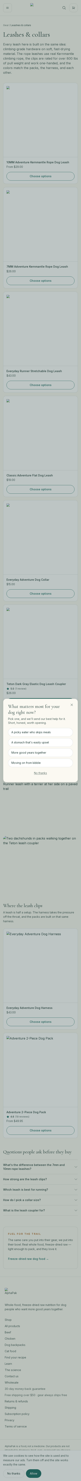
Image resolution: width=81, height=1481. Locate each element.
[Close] (71, 705)
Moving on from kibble (26, 762)
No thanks (40, 773)
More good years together (28, 752)
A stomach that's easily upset (30, 742)
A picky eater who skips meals (31, 732)
